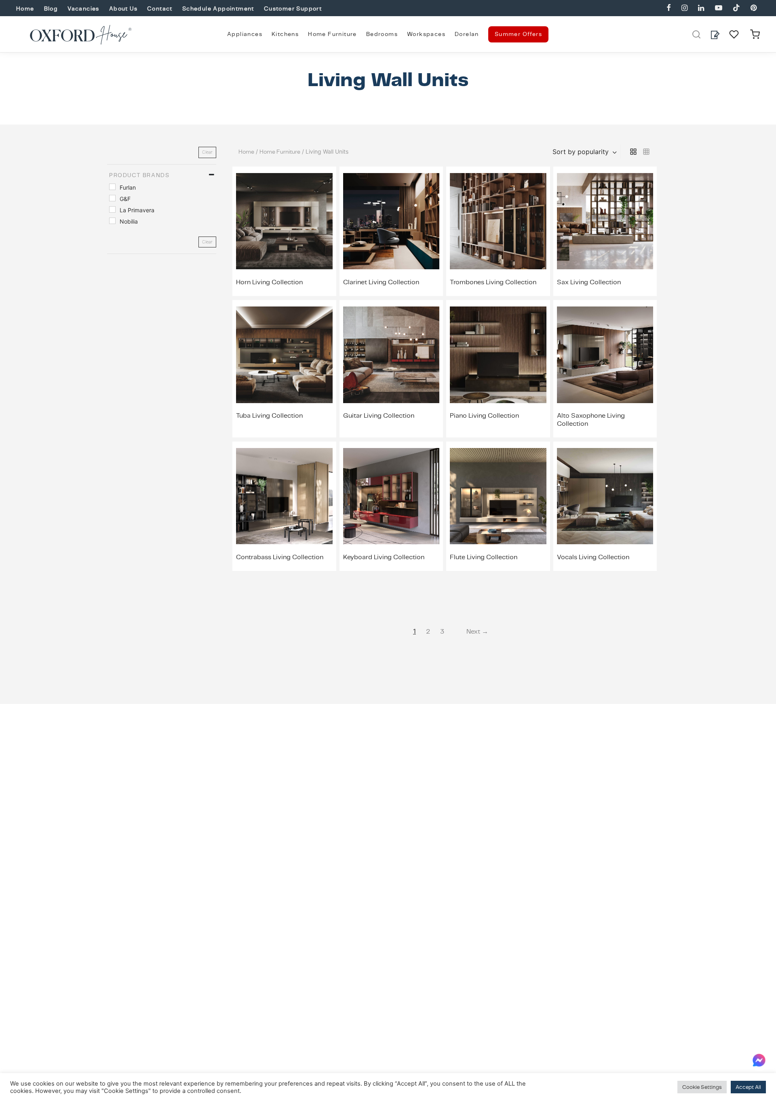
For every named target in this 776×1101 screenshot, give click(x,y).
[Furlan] (112, 186)
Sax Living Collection (589, 282)
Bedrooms (382, 34)
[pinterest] (753, 8)
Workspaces (426, 34)
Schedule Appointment (218, 8)
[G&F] (112, 197)
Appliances (244, 34)
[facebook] (668, 8)
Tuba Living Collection (269, 415)
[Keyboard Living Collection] (391, 496)
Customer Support (293, 8)
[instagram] (684, 8)
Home (25, 8)
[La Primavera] (112, 209)
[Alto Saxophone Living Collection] (605, 354)
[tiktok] (736, 8)
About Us (123, 8)
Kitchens (285, 34)
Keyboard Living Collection (383, 557)
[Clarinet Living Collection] (391, 221)
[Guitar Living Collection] (391, 354)
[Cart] (755, 34)
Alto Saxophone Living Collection (591, 419)
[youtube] (718, 8)
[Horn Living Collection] (284, 221)
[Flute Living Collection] (498, 496)
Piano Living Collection (484, 415)
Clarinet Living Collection (381, 282)
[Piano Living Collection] (498, 354)
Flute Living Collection (483, 557)
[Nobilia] (112, 221)
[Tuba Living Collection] (284, 354)
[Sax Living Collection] (605, 221)
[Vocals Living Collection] (605, 496)
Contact (160, 8)
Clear (207, 152)
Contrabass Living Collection (279, 557)
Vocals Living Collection (593, 557)
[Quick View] (302, 252)
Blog (51, 8)
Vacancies (83, 8)
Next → (477, 631)
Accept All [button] (748, 1087)
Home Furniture (332, 34)
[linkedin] (701, 8)
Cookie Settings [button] (702, 1087)
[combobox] (585, 151)
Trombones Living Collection (493, 282)
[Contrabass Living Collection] (284, 496)
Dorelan (467, 34)
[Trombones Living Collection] (498, 221)
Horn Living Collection (269, 282)
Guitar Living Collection (378, 415)
